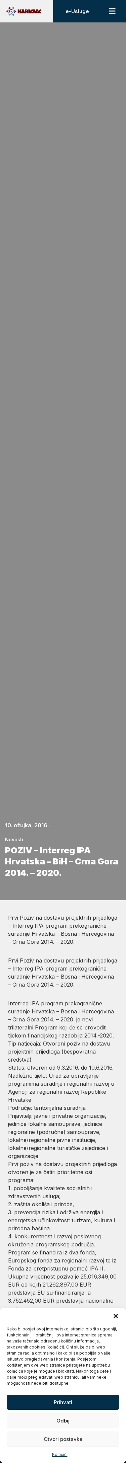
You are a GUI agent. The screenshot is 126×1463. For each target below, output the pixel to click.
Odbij (63, 1420)
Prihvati (63, 1402)
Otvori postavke (63, 1439)
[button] (116, 1316)
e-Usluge (77, 11)
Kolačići (60, 1454)
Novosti (14, 839)
